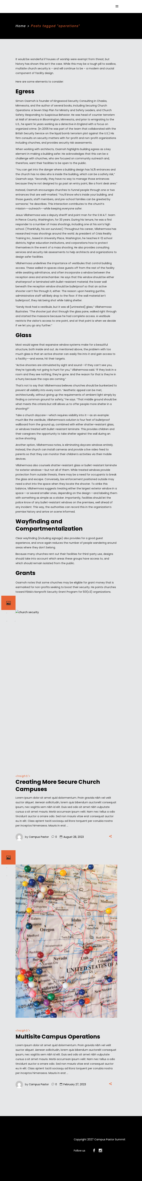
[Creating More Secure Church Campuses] (66, 686)
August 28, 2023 (73, 837)
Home (21, 26)
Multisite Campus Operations (58, 1037)
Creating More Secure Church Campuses (58, 785)
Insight (22, 776)
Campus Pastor (39, 837)
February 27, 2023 (74, 1084)
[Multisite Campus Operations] (66, 941)
